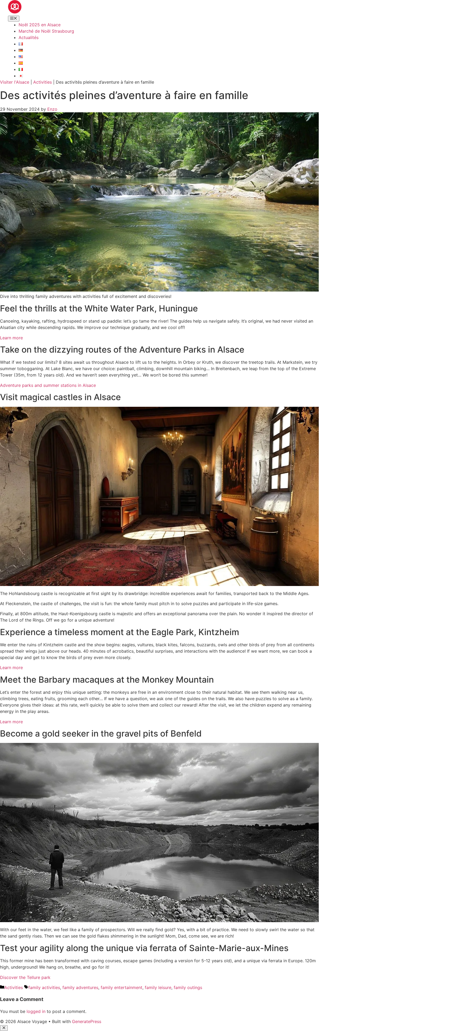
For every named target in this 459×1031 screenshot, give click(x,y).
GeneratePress (86, 1021)
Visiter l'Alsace (14, 82)
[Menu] (13, 19)
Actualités (29, 37)
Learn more (11, 337)
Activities (42, 82)
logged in (36, 1011)
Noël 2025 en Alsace (40, 24)
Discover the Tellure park (25, 977)
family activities (44, 987)
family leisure (158, 987)
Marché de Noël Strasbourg (46, 31)
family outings (188, 987)
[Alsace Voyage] (15, 12)
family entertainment (121, 987)
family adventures (80, 987)
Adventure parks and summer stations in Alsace (48, 385)
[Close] (4, 1028)
